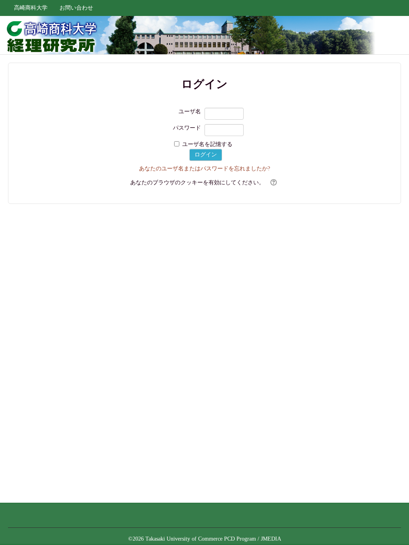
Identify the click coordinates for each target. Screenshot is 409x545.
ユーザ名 (190, 112)
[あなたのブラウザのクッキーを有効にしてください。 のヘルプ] (272, 183)
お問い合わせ (76, 8)
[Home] (49, 35)
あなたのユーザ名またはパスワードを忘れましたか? (204, 169)
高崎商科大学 (31, 8)
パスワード (187, 128)
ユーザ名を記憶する (207, 144)
